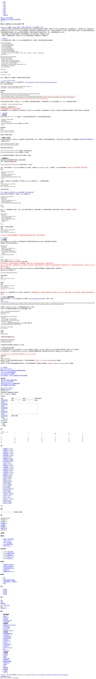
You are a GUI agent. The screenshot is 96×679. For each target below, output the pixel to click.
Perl (4, 490)
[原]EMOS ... (10, 558)
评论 (8, 605)
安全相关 (5, 469)
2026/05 (5, 593)
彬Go (4, 649)
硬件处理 (5, 455)
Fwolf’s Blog (6, 650)
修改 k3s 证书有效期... (8, 539)
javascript (5, 387)
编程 (9, 27)
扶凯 (4, 666)
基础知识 (5, 448)
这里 (48, 34)
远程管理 (5, 467)
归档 (1, 586)
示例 (4, 495)
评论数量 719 (4, 523)
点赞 (4, 583)
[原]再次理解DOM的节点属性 (8, 385)
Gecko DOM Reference (30, 82)
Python (5, 492)
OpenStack (5, 461)
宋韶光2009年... (11, 553)
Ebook (4, 501)
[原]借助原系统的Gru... (9, 568)
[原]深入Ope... (10, 556)
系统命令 (5, 450)
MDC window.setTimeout (6, 368)
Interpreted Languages (8, 630)
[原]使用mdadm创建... (8, 564)
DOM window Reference (41, 82)
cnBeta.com (6, 617)
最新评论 (2, 574)
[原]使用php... (10, 555)
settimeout (10, 387)
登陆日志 (5, 619)
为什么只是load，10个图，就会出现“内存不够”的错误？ (14, 375)
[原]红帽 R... (11, 551)
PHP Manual (6, 626)
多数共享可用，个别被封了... (10, 581)
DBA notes (5, 639)
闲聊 (4, 500)
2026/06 (5, 591)
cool (4, 578)
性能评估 (5, 452)
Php (4, 491)
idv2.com (5, 642)
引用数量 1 (3, 525)
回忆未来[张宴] (7, 638)
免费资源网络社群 (7, 633)
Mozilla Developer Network (9, 625)
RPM (4, 456)
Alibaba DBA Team (7, 647)
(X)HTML (5, 493)
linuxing (2, 27)
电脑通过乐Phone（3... (8, 571)
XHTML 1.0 (3, 608)
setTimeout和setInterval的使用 (7, 373)
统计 (1, 515)
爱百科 (5, 656)
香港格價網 (6, 622)
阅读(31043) (29, 27)
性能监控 (5, 470)
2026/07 (5, 590)
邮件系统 (5, 465)
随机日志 (2, 561)
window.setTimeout (52, 82)
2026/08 (5, 589)
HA (4, 462)
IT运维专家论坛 (7, 636)
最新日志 (2, 535)
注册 (2, 602)
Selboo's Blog (6, 662)
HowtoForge (6, 635)
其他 (4, 497)
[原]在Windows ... (7, 545)
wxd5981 (5, 672)
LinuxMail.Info (6, 645)
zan (4, 577)
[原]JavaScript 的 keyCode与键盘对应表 (10, 383)
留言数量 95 (3, 526)
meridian (5, 670)
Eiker (33, 674)
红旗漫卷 (5, 653)
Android (5, 481)
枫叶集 (5, 664)
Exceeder (5, 655)
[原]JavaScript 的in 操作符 (7, 17)
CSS (4, 486)
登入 (2, 600)
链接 (1, 611)
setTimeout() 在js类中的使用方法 (8, 372)
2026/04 (5, 594)
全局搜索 (2, 533)
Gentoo (5, 503)
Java (4, 487)
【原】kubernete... (7, 540)
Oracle (4, 477)
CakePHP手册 (6, 627)
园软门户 (5, 616)
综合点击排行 (3, 548)
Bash (4, 483)
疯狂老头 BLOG (7, 643)
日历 (1, 429)
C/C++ (4, 485)
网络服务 (5, 458)
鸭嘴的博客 (6, 659)
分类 (1, 445)
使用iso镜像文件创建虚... (9, 580)
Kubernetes (5, 459)
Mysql (4, 478)
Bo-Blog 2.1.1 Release (46, 674)
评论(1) (19, 27)
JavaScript (14, 27)
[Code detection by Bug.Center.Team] (59, 674)
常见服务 (5, 472)
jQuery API (6, 629)
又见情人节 (6, 569)
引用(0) (23, 27)
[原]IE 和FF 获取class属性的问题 (9, 380)
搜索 (1, 509)
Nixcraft (5, 646)
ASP (4, 482)
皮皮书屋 (5, 669)
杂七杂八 (5, 498)
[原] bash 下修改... (7, 542)
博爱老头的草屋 (7, 661)
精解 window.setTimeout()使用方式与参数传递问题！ (13, 370)
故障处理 (5, 453)
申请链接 (3, 603)
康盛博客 (5, 667)
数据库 (5, 475)
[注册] (36, 400)
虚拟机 (5, 464)
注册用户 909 (4, 528)
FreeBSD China (7, 641)
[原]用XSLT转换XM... (8, 566)
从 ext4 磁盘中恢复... (8, 544)
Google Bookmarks (7, 620)
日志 (5, 605)
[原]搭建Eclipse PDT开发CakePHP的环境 (10, 19)
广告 (1, 506)
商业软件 (5, 474)
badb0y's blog (6, 658)
